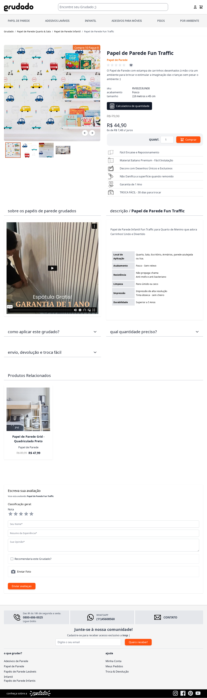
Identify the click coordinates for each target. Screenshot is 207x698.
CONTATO (170, 617)
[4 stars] (26, 514)
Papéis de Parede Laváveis (20, 671)
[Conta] (195, 7)
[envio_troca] (95, 352)
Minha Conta (113, 661)
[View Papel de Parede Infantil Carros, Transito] (13, 150)
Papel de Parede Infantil (67, 31)
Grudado (9, 31)
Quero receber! (138, 642)
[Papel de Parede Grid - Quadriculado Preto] (28, 409)
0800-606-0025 (33, 617)
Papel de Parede (14, 666)
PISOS (161, 21)
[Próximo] (92, 133)
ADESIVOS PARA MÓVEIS (127, 21)
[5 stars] (31, 514)
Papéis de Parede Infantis (20, 680)
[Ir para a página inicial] (18, 7)
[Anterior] (85, 133)
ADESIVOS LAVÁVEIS (57, 21)
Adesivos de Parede (16, 661)
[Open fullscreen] (52, 93)
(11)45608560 (105, 619)
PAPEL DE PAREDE (19, 21)
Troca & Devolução (117, 671)
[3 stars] (21, 514)
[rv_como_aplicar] (95, 332)
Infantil (8, 677)
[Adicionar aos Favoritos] (131, 65)
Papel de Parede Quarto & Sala (34, 31)
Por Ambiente (189, 21)
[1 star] (10, 514)
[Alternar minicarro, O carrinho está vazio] (201, 7)
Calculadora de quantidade (132, 106)
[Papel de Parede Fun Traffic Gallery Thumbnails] (38, 150)
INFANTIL (90, 21)
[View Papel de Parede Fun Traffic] (63, 150)
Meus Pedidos (114, 666)
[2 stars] (15, 514)
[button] (116, 65)
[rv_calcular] (197, 332)
